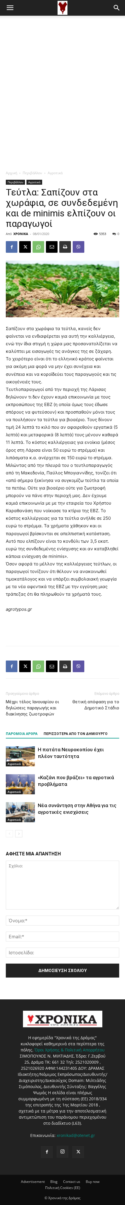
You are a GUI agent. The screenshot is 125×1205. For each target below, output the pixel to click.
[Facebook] (11, 247)
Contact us (71, 1181)
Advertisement (33, 1181)
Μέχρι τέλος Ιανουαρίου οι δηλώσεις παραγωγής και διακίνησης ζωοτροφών (32, 708)
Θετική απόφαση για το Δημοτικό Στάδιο (95, 705)
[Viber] (78, 247)
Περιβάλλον (32, 172)
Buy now (92, 1181)
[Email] (52, 247)
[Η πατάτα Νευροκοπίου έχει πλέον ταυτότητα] (20, 756)
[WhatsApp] (38, 247)
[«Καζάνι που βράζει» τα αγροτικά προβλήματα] (20, 784)
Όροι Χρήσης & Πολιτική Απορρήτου (70, 1050)
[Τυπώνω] (65, 247)
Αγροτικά (55, 172)
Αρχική (11, 172)
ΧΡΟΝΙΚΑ (20, 234)
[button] (10, 8)
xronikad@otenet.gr (76, 1135)
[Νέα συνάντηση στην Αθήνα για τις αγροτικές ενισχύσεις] (20, 812)
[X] (25, 247)
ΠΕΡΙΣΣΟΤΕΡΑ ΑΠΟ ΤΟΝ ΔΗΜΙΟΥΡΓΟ (76, 734)
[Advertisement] (62, 81)
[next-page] (18, 833)
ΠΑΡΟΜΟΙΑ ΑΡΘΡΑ (22, 734)
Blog (54, 1181)
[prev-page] (9, 833)
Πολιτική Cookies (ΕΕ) (62, 1187)
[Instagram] (62, 1152)
